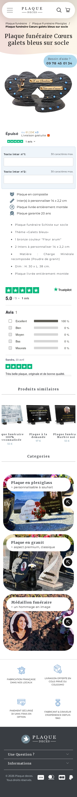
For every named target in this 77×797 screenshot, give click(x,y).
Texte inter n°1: (15, 154)
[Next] (72, 423)
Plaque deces (23, 775)
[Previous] (5, 423)
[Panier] (68, 10)
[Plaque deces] (32, 10)
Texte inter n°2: (15, 171)
